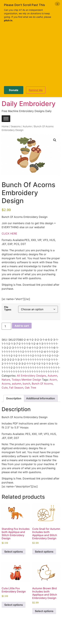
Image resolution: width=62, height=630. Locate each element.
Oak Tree (30, 387)
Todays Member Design (26, 379)
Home (5, 126)
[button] (55, 140)
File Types (7, 308)
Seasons (16, 126)
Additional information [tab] (40, 398)
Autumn (27, 126)
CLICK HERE (9, 233)
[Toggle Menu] (6, 118)
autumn (16, 383)
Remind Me (36, 90)
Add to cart (22, 325)
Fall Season (16, 387)
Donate (13, 90)
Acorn (53, 379)
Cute (5, 387)
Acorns (6, 383)
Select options (13, 551)
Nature (6, 379)
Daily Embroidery (29, 104)
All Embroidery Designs (31, 375)
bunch (26, 383)
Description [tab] (13, 398)
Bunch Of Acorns (42, 383)
